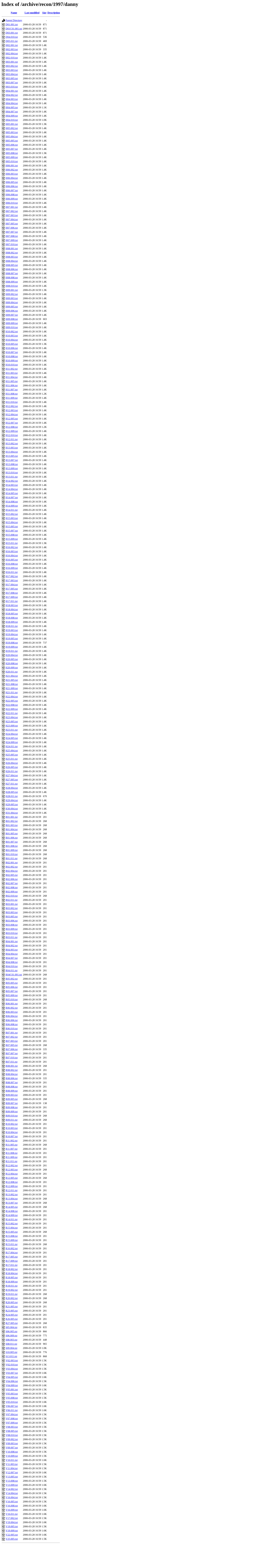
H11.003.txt (12, 373)
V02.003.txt (12, 1360)
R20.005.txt (12, 1302)
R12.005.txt (12, 1178)
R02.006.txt (12, 879)
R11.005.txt (11, 1144)
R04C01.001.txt (14, 974)
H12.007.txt (12, 422)
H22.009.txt (12, 709)
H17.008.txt (12, 593)
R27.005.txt (12, 1323)
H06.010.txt (12, 203)
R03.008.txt (12, 924)
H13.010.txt (12, 472)
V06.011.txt (12, 1410)
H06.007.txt (12, 190)
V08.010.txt (12, 1435)
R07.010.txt (12, 1057)
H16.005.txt (12, 559)
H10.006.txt (12, 348)
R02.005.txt (12, 875)
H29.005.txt (12, 804)
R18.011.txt (11, 1285)
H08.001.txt (12, 248)
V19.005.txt (12, 1526)
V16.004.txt (12, 1497)
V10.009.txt (12, 1456)
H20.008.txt (12, 663)
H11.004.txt (12, 377)
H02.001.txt (12, 45)
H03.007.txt (12, 82)
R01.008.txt (12, 846)
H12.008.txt (12, 427)
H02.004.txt (12, 53)
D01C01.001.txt (14, 28)
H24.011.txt (12, 746)
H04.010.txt (12, 120)
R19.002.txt (12, 1290)
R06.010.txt (12, 1028)
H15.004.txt (12, 522)
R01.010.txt (12, 854)
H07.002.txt (12, 211)
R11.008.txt (11, 1153)
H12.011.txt (12, 439)
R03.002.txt (12, 908)
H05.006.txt (12, 144)
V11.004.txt (12, 1468)
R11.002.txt (11, 1140)
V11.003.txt (12, 1464)
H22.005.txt (12, 700)
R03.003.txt (12, 912)
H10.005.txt (12, 344)
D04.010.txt (12, 37)
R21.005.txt (12, 1306)
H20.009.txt (12, 667)
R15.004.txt (12, 1227)
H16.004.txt (12, 555)
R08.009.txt (12, 1090)
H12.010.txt (12, 435)
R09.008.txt (12, 1107)
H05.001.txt (12, 124)
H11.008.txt (12, 393)
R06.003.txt (12, 1012)
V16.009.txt (12, 1509)
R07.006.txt (12, 1049)
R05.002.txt (12, 978)
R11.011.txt (11, 1161)
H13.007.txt (12, 460)
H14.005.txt (12, 493)
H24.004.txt (12, 734)
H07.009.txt (12, 240)
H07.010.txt (12, 244)
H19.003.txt (12, 630)
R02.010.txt (12, 895)
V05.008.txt (12, 1397)
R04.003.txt (12, 949)
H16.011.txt (12, 572)
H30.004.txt (12, 808)
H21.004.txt (12, 676)
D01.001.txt (12, 24)
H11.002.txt (12, 369)
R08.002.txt (12, 1070)
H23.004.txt (12, 717)
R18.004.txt (12, 1273)
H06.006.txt (12, 186)
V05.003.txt (12, 1393)
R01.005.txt (12, 833)
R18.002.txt (12, 1269)
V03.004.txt (12, 1368)
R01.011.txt (11, 858)
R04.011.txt (11, 970)
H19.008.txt (12, 642)
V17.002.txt (12, 1518)
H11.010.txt (12, 402)
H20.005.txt (12, 659)
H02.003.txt (12, 49)
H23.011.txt (12, 729)
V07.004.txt (12, 1414)
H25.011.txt (12, 759)
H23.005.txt (12, 721)
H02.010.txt (12, 57)
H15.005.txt (12, 526)
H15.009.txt (12, 539)
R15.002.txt (12, 1223)
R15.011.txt (11, 1244)
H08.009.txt (12, 281)
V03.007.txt (12, 1373)
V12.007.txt (12, 1472)
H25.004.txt (12, 750)
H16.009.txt (12, 568)
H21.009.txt (12, 688)
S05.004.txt (11, 1327)
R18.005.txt (12, 1277)
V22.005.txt (12, 1534)
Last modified (32, 12)
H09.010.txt (12, 327)
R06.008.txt (12, 1024)
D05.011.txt (12, 41)
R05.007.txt (12, 991)
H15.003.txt (12, 518)
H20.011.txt (12, 671)
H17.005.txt (12, 588)
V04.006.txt (12, 1381)
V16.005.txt (12, 1501)
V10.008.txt (12, 1451)
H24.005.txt (12, 738)
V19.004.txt (12, 1522)
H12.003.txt (12, 410)
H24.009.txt (12, 742)
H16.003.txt (12, 551)
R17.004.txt (12, 1252)
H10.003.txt (12, 335)
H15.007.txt (12, 530)
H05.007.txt (12, 149)
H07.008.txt (12, 236)
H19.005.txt (12, 638)
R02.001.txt (12, 862)
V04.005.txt (12, 1377)
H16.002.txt (12, 547)
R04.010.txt (12, 966)
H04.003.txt (12, 99)
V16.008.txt (12, 1505)
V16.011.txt (12, 1514)
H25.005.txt (12, 754)
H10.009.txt (12, 360)
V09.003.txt (12, 1443)
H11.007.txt (12, 389)
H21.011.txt (12, 692)
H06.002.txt (12, 169)
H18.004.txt (12, 609)
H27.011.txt (12, 783)
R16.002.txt (12, 1248)
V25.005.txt (12, 1539)
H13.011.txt (12, 476)
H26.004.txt (12, 763)
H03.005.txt (12, 78)
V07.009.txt (12, 1422)
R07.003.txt (12, 1041)
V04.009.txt (12, 1385)
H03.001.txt (12, 61)
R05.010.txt (12, 999)
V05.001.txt (12, 1389)
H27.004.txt (12, 775)
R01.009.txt (12, 850)
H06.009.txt (12, 198)
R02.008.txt (12, 887)
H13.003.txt (12, 447)
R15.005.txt (12, 1232)
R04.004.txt (12, 954)
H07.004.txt (12, 219)
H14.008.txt (12, 501)
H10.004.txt (12, 339)
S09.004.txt (11, 1348)
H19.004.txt (12, 634)
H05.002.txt (12, 128)
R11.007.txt (11, 1149)
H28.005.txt (12, 792)
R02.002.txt (12, 866)
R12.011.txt (11, 1190)
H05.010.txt (12, 161)
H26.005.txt (12, 767)
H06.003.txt (12, 174)
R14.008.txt (12, 1211)
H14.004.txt (12, 489)
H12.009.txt (12, 431)
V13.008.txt (12, 1480)
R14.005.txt (12, 1207)
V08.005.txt (12, 1431)
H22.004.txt (12, 696)
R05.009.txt (12, 995)
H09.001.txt (12, 290)
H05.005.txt (12, 140)
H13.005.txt (12, 456)
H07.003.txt (12, 215)
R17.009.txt (12, 1261)
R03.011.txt (11, 937)
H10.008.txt (12, 356)
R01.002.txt (12, 821)
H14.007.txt (12, 497)
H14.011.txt (12, 510)
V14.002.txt (12, 1489)
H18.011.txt (12, 626)
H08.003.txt (12, 256)
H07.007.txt (12, 232)
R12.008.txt (12, 1182)
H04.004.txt (12, 103)
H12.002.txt (12, 406)
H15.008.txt (12, 534)
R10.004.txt (12, 1132)
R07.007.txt (12, 1053)
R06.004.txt (12, 1016)
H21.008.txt (12, 684)
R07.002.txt (12, 1037)
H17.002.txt (12, 576)
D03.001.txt (12, 32)
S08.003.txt (11, 1339)
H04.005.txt (12, 107)
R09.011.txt (11, 1119)
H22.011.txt (12, 713)
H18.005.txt (12, 613)
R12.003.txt (12, 1169)
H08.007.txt (12, 273)
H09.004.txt (12, 302)
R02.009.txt (12, 891)
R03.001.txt (12, 904)
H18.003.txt (12, 605)
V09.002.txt (12, 1439)
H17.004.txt (12, 584)
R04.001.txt (12, 941)
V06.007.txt (12, 1406)
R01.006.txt (12, 837)
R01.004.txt (12, 829)
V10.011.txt (12, 1460)
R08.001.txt (12, 1066)
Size (44, 12)
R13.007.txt (12, 1202)
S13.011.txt (11, 1356)
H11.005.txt (12, 381)
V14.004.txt (12, 1493)
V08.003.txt (12, 1427)
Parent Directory (14, 20)
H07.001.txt (12, 207)
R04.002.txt (12, 945)
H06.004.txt (12, 178)
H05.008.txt (12, 153)
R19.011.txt (11, 1294)
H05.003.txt (12, 132)
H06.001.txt (12, 165)
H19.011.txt (12, 651)
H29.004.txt (12, 800)
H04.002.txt (12, 95)
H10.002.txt (12, 331)
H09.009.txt (12, 323)
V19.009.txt (12, 1530)
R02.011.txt (11, 900)
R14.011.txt (11, 1219)
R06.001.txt (12, 1003)
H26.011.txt (12, 771)
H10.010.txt (12, 364)
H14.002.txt (12, 481)
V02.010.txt (12, 1364)
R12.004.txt (12, 1173)
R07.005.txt (12, 1045)
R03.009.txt (12, 929)
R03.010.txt (12, 933)
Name (14, 12)
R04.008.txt (12, 962)
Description (53, 12)
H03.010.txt (12, 86)
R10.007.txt (12, 1136)
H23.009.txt (12, 725)
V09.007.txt (12, 1447)
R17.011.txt (11, 1265)
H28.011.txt (12, 796)
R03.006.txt (12, 920)
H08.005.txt (12, 265)
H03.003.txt (12, 70)
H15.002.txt (12, 514)
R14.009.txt (12, 1215)
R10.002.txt (12, 1124)
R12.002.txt (12, 1165)
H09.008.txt (12, 319)
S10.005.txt (11, 1352)
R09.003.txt (12, 1095)
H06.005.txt (12, 182)
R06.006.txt (12, 1020)
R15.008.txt (12, 1236)
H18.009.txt (12, 622)
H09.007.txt (12, 315)
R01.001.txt (12, 817)
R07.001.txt (12, 1032)
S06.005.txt (11, 1331)
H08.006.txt (12, 269)
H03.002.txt (12, 66)
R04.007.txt (12, 958)
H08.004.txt (12, 261)
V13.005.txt (12, 1476)
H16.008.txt (12, 564)
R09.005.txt (12, 1099)
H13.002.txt (12, 443)
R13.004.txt (12, 1198)
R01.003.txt (12, 825)
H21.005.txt (12, 680)
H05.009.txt (12, 157)
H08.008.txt (12, 277)
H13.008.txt (12, 464)
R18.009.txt (12, 1281)
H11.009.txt (12, 398)
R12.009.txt (12, 1186)
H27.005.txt (12, 779)
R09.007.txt (12, 1103)
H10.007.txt (12, 352)
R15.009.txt (12, 1240)
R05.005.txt (12, 983)
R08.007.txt (12, 1082)
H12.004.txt (12, 414)
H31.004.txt (12, 812)
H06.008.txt (12, 194)
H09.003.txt (12, 298)
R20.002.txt (12, 1298)
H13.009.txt (12, 468)
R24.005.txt (12, 1314)
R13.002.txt (12, 1194)
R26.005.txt (12, 1319)
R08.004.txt (12, 1074)
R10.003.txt (12, 1128)
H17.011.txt (12, 601)
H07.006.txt (12, 227)
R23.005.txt (12, 1310)
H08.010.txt (12, 286)
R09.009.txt (12, 1111)
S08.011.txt (11, 1344)
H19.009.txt (12, 646)
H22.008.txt (12, 705)
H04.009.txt (12, 115)
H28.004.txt (12, 788)
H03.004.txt (12, 74)
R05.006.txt (12, 987)
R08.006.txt (12, 1078)
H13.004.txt (12, 451)
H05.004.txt (12, 136)
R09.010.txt (12, 1115)
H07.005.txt (12, 223)
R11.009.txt (11, 1157)
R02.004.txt (12, 871)
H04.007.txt (12, 111)
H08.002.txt (12, 252)
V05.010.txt (12, 1402)
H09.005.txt (12, 306)
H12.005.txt (12, 418)
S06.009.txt (11, 1335)
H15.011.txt (12, 543)
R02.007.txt (12, 883)
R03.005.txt (12, 916)
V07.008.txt (12, 1418)
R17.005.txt (12, 1256)
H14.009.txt (12, 505)
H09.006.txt (12, 310)
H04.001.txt (12, 91)
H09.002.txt (12, 294)
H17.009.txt (12, 597)
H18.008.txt (12, 617)
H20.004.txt (12, 655)
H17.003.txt (12, 580)
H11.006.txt (12, 385)
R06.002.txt (12, 1007)
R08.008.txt (12, 1086)
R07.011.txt (11, 1061)
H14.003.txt (12, 485)
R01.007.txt (12, 842)
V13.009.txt (12, 1485)
